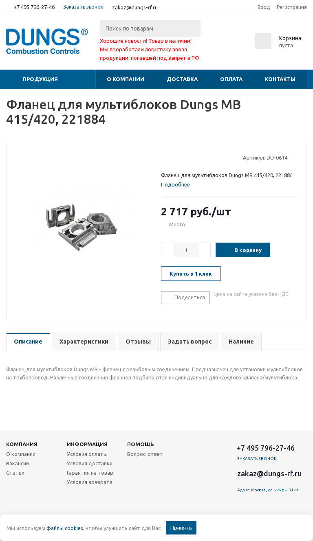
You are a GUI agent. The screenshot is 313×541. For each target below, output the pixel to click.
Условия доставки (89, 463)
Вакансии (17, 463)
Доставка (182, 79)
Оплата (231, 79)
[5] (196, 157)
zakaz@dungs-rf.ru (135, 7)
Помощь (140, 444)
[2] (172, 157)
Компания (21, 444)
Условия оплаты (87, 454)
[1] (165, 157)
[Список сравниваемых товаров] (217, 43)
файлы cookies (64, 528)
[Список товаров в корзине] (279, 46)
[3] (180, 157)
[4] (188, 157)
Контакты (280, 79)
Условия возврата (89, 482)
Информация (87, 444)
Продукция (40, 79)
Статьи (15, 472)
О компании (125, 79)
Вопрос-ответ (145, 454)
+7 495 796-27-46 (34, 7)
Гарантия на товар (90, 472)
